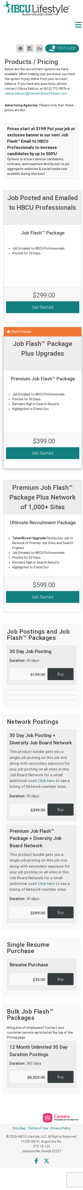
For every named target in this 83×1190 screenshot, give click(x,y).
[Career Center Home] (20, 48)
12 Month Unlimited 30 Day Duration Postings (38, 1055)
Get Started (42, 307)
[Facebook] (36, 1161)
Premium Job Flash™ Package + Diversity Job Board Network (39, 864)
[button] (78, 28)
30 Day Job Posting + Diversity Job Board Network (40, 765)
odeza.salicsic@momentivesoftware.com (36, 93)
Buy (60, 674)
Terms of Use (38, 1128)
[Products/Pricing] (40, 48)
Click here (46, 780)
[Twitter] (47, 1161)
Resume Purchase (28, 965)
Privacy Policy (60, 1128)
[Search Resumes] (30, 48)
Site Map (19, 1128)
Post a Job (65, 48)
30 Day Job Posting (30, 656)
